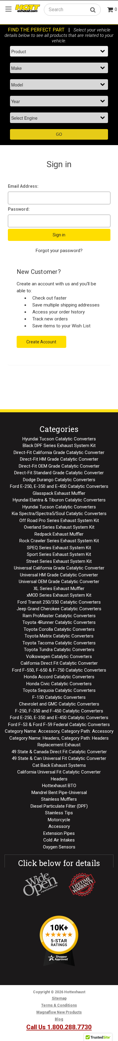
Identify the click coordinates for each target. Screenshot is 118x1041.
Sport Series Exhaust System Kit (59, 554)
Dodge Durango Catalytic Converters (59, 479)
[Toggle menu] (8, 9)
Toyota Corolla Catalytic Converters (59, 629)
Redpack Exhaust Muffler (59, 534)
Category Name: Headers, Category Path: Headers (59, 738)
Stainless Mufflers (59, 799)
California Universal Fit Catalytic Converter (59, 772)
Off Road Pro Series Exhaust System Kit (59, 520)
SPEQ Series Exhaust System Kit (59, 547)
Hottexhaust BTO (59, 785)
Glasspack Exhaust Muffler (59, 493)
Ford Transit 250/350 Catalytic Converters (59, 602)
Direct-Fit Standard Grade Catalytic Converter (59, 472)
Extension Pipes (59, 833)
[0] (110, 10)
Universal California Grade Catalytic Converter (59, 568)
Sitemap (59, 998)
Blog (59, 1019)
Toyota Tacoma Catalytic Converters (59, 643)
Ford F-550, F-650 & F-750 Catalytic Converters (59, 670)
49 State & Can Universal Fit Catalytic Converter (59, 758)
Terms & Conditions (59, 1005)
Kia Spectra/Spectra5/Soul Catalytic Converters (59, 513)
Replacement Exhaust (59, 745)
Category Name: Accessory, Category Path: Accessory (59, 731)
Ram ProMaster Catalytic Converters (59, 615)
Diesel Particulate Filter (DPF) (59, 806)
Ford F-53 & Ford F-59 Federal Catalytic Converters (59, 724)
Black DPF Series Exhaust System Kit (59, 445)
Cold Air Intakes (59, 840)
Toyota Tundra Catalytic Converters (59, 649)
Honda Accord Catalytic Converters (59, 676)
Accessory (59, 826)
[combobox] (72, 9)
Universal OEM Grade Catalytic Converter (59, 581)
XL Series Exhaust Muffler (59, 588)
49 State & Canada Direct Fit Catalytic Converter (59, 751)
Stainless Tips (59, 813)
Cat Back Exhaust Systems (59, 765)
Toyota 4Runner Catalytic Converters (59, 622)
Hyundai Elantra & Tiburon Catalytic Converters (59, 500)
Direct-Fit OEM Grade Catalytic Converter (59, 466)
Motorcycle (59, 819)
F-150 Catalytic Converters (59, 697)
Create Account (41, 341)
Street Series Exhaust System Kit (59, 561)
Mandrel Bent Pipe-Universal (59, 792)
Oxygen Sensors (59, 847)
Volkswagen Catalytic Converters (59, 656)
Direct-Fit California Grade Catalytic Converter (59, 452)
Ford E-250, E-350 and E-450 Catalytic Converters (59, 486)
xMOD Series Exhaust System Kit (59, 595)
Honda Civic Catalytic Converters (59, 683)
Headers (59, 779)
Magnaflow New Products (59, 1012)
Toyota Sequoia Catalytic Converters (59, 690)
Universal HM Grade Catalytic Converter (59, 575)
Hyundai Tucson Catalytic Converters (59, 439)
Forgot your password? (59, 250)
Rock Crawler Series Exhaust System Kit (59, 540)
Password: (19, 209)
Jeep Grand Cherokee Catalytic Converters (59, 608)
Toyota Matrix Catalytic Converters (59, 636)
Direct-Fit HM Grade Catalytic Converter (59, 459)
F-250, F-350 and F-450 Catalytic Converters (59, 711)
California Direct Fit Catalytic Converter (59, 663)
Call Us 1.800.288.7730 (59, 1027)
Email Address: (23, 186)
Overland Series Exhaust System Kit (59, 527)
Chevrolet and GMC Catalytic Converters (59, 704)
